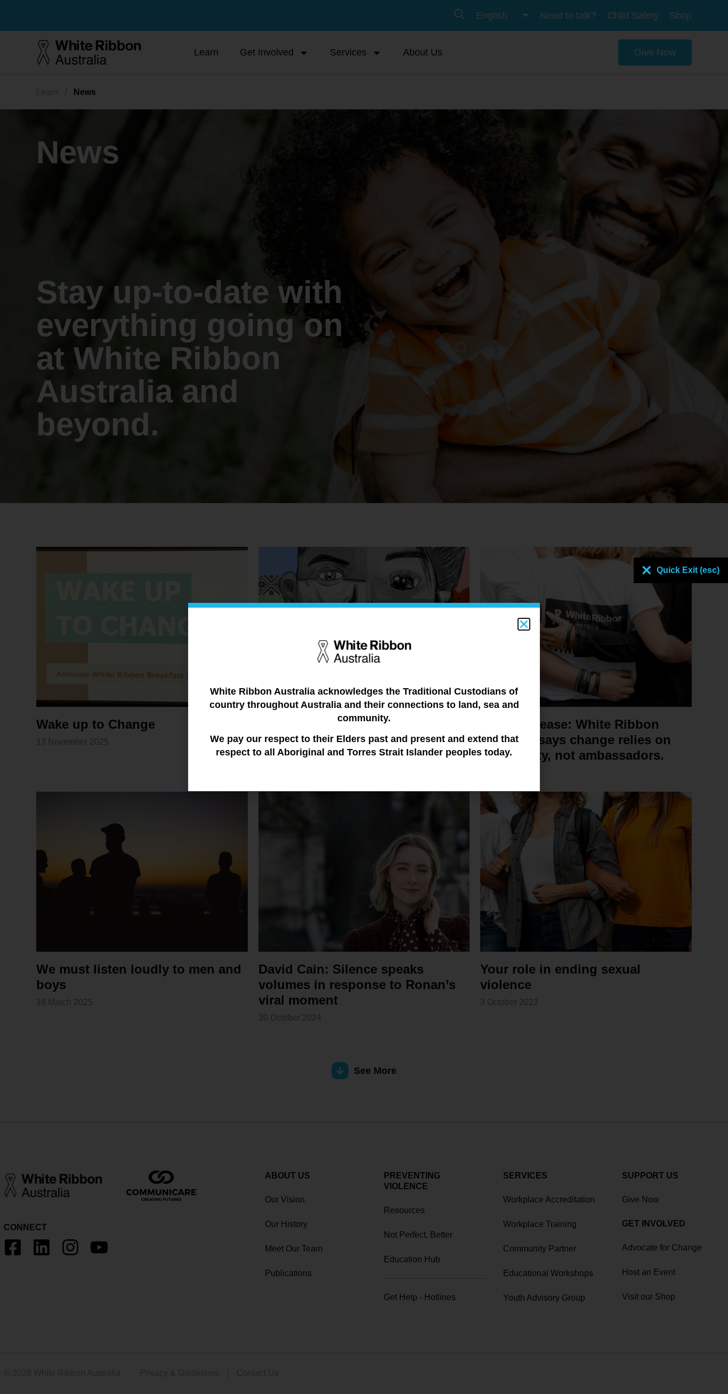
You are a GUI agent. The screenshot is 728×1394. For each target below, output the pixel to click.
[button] (524, 624)
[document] (364, 697)
